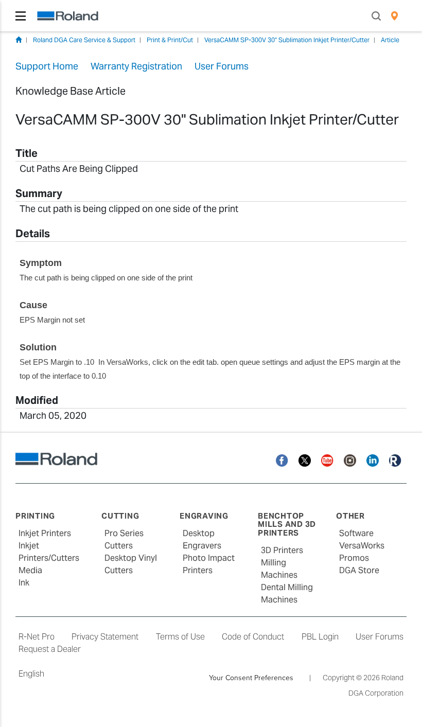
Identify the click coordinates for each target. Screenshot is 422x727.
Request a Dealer (50, 649)
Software (356, 533)
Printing (35, 516)
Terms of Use (180, 636)
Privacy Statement (105, 636)
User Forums (379, 636)
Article (390, 40)
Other (350, 516)
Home (18, 40)
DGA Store (359, 570)
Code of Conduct (253, 636)
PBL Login (320, 636)
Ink (24, 582)
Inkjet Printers (45, 533)
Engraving (204, 516)
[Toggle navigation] (20, 16)
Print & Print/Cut (170, 40)
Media (30, 570)
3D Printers (282, 550)
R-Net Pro (37, 636)
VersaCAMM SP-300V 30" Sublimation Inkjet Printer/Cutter (287, 40)
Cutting (120, 516)
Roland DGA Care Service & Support (84, 40)
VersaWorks (361, 545)
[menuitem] (394, 16)
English (31, 673)
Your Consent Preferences (251, 677)
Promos (354, 558)
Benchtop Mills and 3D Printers (287, 524)
